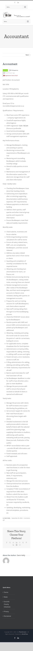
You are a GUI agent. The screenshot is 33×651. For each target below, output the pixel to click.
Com (20, 126)
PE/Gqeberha (14, 70)
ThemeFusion (22, 632)
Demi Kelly (7, 518)
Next (27, 55)
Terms (6, 592)
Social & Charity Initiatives (7, 604)
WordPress (25, 634)
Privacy (6, 611)
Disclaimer (7, 616)
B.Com (26, 126)
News (6, 597)
